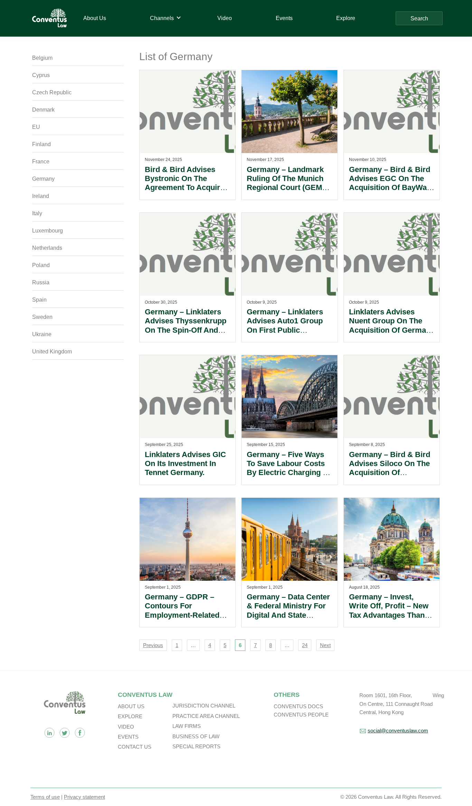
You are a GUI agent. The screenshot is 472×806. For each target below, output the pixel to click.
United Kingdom (52, 351)
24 (305, 645)
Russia (40, 282)
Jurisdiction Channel (203, 706)
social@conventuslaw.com (398, 730)
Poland (41, 265)
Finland (41, 144)
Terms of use (45, 797)
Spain (39, 300)
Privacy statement (84, 797)
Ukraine (41, 334)
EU (36, 127)
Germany (43, 179)
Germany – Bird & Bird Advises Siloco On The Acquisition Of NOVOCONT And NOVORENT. (389, 472)
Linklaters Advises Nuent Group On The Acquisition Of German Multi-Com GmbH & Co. (390, 325)
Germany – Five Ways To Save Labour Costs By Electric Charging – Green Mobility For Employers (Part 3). (287, 472)
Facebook (80, 733)
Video (126, 727)
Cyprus (41, 75)
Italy (37, 213)
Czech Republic (52, 92)
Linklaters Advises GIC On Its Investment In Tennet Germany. (185, 463)
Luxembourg (47, 231)
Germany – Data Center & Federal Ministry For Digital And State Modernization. (288, 610)
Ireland (40, 196)
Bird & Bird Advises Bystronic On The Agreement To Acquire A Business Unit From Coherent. (184, 187)
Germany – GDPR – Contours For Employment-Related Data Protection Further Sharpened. (186, 615)
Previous (153, 645)
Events (128, 737)
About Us (131, 706)
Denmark (43, 110)
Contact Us (134, 747)
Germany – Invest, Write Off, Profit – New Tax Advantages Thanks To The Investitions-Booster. (391, 615)
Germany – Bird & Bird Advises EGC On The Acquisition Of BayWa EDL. (389, 183)
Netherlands (47, 248)
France (40, 161)
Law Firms (186, 726)
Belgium (42, 58)
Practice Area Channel (206, 716)
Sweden (42, 317)
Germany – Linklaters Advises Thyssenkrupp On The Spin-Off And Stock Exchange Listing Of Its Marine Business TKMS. (187, 334)
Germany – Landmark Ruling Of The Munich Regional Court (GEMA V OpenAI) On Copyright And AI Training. (287, 192)
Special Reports (196, 746)
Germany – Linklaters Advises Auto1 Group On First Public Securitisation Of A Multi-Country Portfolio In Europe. (287, 334)
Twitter (64, 733)
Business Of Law (195, 736)
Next (325, 645)
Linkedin (49, 733)
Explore (130, 716)
